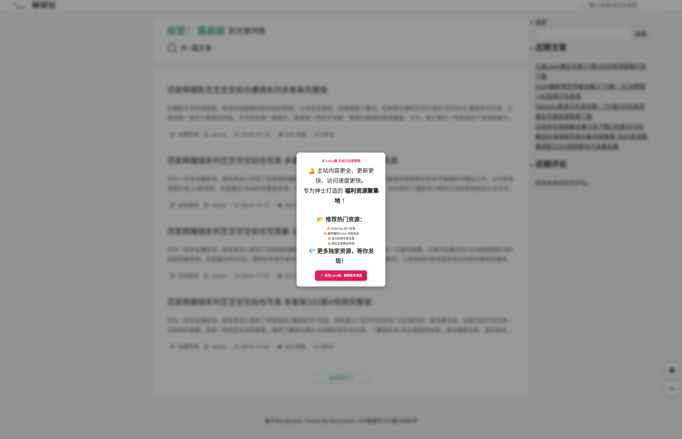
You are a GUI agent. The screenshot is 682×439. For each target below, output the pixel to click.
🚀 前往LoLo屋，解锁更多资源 (341, 275)
